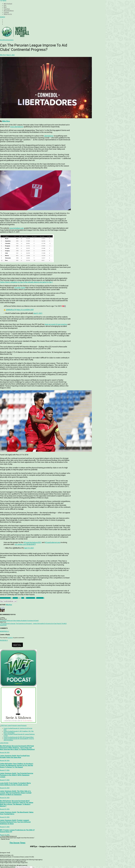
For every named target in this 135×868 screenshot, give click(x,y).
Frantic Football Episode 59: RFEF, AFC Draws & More (19, 737)
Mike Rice (6, 121)
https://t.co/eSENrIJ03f (25, 310)
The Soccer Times (17, 843)
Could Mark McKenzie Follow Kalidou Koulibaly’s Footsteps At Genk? (19, 620)
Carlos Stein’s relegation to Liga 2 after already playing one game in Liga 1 (26, 282)
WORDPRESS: (4, 631)
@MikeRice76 (11, 310)
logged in (10, 637)
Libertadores (48, 136)
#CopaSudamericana (52, 542)
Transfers (7, 9)
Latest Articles (4, 743)
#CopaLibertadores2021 (33, 542)
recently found (19, 288)
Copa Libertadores (16, 127)
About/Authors (9, 10)
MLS (5, 7)
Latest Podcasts (22, 725)
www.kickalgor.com (16, 228)
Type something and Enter (7, 867)
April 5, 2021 (38, 313)
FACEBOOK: (4, 640)
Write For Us (8, 14)
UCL (5, 5)
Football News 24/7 (17, 647)
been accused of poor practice (56, 324)
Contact (6, 12)
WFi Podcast (8, 4)
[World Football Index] (14, 36)
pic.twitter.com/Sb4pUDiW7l (25, 544)
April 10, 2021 (29, 548)
